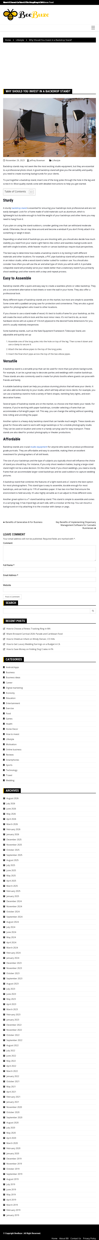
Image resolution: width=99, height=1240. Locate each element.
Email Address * (10, 575)
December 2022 (14, 1024)
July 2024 (10, 927)
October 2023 (12, 973)
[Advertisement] (49, 66)
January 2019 (12, 1215)
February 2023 (13, 1014)
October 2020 (12, 1112)
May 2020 (11, 1132)
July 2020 (10, 1127)
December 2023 (14, 963)
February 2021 (13, 1096)
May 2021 (11, 1086)
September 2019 (14, 1174)
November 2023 (14, 968)
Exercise (10, 708)
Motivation (11, 744)
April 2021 (11, 1091)
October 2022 (12, 1035)
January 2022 (12, 1076)
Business (10, 672)
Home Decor (12, 729)
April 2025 (11, 880)
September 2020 (14, 1117)
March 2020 (12, 1143)
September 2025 (14, 855)
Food (8, 713)
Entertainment (13, 703)
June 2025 (11, 870)
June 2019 (11, 1189)
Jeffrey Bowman (37, 160)
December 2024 (14, 901)
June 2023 (11, 994)
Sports (9, 765)
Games (9, 718)
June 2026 (11, 808)
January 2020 (12, 1153)
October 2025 (12, 849)
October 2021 (12, 1081)
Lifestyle (56, 160)
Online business (13, 749)
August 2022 (12, 1045)
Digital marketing (14, 687)
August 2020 (12, 1122)
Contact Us (76, 1238)
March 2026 (12, 824)
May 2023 (11, 999)
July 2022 (10, 1050)
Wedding (10, 780)
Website (7, 585)
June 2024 (11, 932)
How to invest (12, 734)
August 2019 (12, 1179)
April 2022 (11, 1065)
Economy (10, 693)
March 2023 (12, 1009)
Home (54, 1238)
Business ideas (13, 677)
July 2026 (10, 803)
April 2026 (11, 819)
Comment (8, 543)
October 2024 (12, 911)
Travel (9, 775)
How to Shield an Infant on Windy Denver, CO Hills (30, 639)
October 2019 (12, 1168)
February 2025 (13, 891)
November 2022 (14, 1029)
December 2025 (14, 839)
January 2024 (12, 958)
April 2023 (11, 1004)
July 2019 (10, 1184)
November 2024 (14, 906)
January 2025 (12, 896)
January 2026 (12, 834)
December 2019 (14, 1158)
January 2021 (12, 1102)
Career (9, 682)
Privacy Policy (89, 1238)
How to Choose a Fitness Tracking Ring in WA (28, 628)
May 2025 (11, 875)
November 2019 (14, 1163)
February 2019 (13, 1210)
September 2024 (14, 916)
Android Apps (12, 667)
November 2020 (14, 1107)
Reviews (10, 754)
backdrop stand (19, 208)
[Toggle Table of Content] (30, 192)
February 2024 (13, 952)
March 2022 (12, 1071)
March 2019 (12, 1204)
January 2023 (12, 1019)
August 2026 (12, 798)
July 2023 (10, 988)
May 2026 (11, 813)
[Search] (93, 610)
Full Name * (8, 565)
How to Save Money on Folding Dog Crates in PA (29, 649)
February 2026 (13, 829)
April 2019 (11, 1199)
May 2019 (11, 1194)
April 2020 (11, 1138)
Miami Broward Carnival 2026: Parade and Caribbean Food (28, 2)
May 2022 (11, 1060)
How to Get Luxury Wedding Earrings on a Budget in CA (33, 644)
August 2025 (12, 860)
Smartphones (12, 759)
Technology (11, 770)
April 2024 (11, 942)
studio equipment (38, 446)
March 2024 (12, 947)
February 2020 (13, 1148)
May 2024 (11, 937)
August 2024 (12, 922)
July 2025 (10, 865)
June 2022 (11, 1055)
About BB (64, 1238)
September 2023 (14, 978)
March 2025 (12, 885)
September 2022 (14, 1040)
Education (10, 698)
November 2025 (14, 844)
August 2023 (12, 983)
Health (9, 723)
